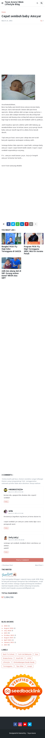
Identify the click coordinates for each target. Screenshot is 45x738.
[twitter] (30, 724)
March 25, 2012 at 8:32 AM (15, 492)
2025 (6, 633)
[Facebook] (9, 224)
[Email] (31, 224)
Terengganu (7, 666)
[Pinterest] (27, 224)
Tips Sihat (19, 666)
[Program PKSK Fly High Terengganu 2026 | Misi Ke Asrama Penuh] (34, 238)
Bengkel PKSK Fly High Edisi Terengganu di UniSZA (11, 248)
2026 (6, 626)
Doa (36, 654)
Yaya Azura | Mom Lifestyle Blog (14, 3)
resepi (29, 666)
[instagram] (20, 724)
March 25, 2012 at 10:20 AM (16, 540)
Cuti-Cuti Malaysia (24, 654)
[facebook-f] (15, 724)
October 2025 (9, 635)
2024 (6, 645)
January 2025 (9, 642)
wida (10, 511)
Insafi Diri (19, 658)
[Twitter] (13, 224)
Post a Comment (22, 560)
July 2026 (8, 630)
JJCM (29, 658)
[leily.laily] (13, 537)
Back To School (8, 654)
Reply (6, 501)
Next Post (38, 565)
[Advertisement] (22, 49)
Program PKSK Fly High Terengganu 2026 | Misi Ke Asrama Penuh (33, 250)
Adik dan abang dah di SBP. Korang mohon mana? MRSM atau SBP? (11, 274)
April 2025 (8, 640)
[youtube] (25, 724)
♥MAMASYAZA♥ (15, 489)
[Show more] (36, 224)
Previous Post (8, 565)
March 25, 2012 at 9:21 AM (15, 513)
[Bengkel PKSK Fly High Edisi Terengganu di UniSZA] (11, 238)
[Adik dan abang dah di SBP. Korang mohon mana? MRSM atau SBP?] (11, 263)
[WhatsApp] (18, 224)
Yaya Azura (31, 733)
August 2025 (9, 637)
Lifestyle (6, 662)
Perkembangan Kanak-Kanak (24, 662)
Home (4, 12)
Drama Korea (7, 658)
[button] (2, 3)
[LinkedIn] (22, 224)
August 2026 (9, 628)
